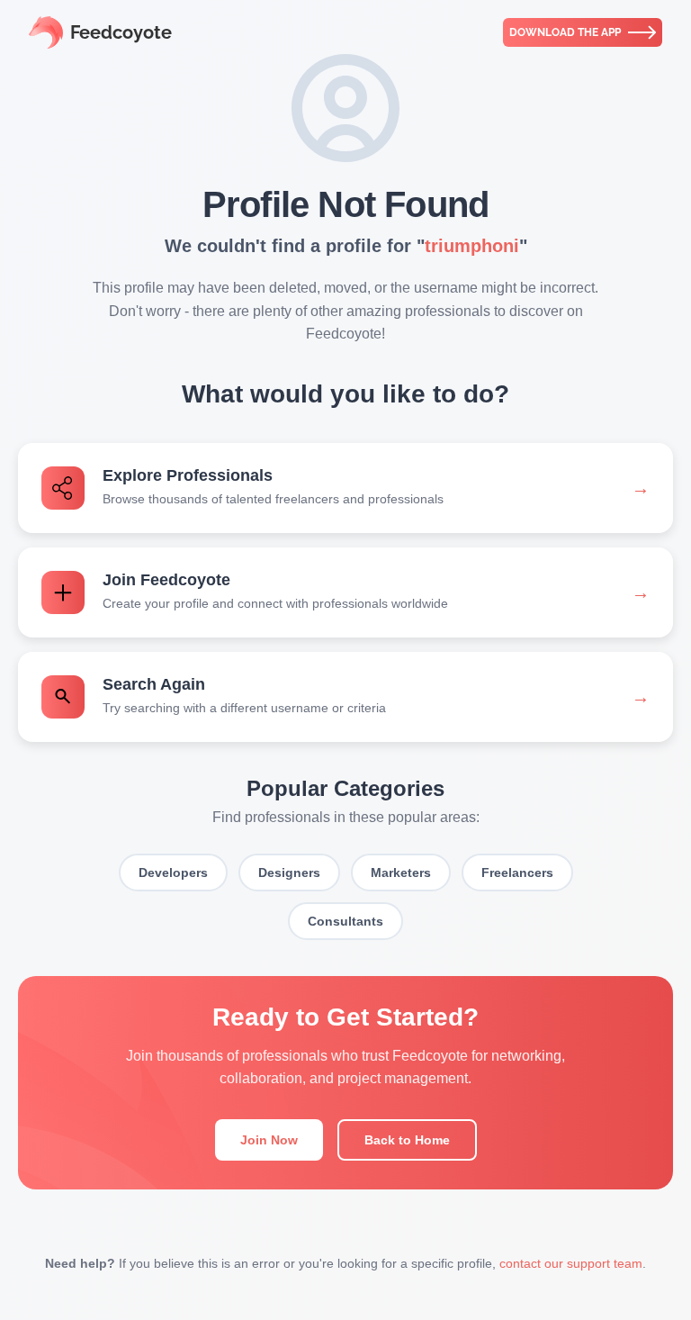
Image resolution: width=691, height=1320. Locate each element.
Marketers (401, 872)
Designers (289, 872)
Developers (173, 872)
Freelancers (517, 872)
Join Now (269, 1140)
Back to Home (407, 1140)
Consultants (345, 921)
